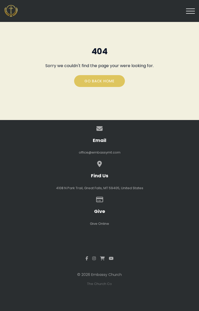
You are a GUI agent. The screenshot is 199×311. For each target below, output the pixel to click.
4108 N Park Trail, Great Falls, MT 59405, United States (99, 188)
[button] (190, 11)
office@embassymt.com (99, 152)
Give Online (99, 223)
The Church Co (99, 283)
